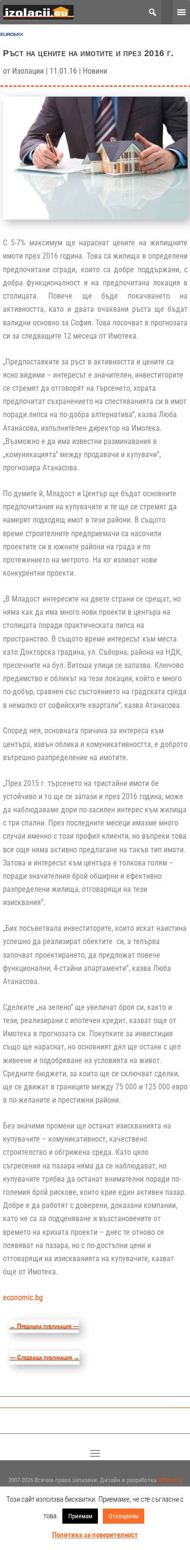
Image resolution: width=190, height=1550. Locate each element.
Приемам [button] (80, 1516)
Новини (95, 71)
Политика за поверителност (95, 1534)
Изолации (28, 71)
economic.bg (23, 1297)
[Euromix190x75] (12, 36)
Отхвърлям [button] (123, 1516)
